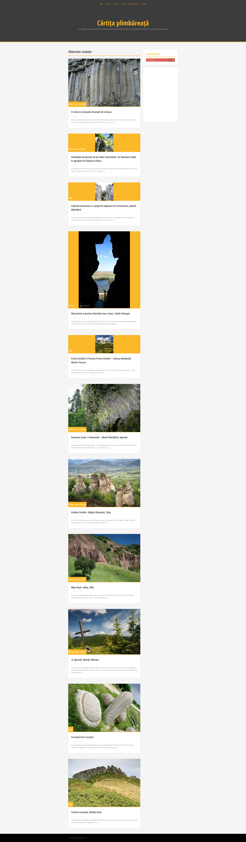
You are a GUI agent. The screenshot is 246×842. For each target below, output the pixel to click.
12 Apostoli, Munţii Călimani (85, 659)
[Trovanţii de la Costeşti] (104, 708)
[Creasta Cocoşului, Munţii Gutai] (104, 783)
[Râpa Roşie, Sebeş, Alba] (104, 558)
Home (101, 4)
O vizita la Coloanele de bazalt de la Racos (91, 112)
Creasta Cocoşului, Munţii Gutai (86, 812)
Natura (123, 4)
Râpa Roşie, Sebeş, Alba (82, 587)
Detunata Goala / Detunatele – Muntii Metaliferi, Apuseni (99, 437)
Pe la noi (108, 4)
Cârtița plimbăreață (123, 22)
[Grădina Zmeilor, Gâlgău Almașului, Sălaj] (104, 483)
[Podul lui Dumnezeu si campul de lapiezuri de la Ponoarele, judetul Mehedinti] (104, 191)
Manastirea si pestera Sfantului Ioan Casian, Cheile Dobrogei (100, 313)
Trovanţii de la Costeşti (82, 737)
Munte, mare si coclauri (77, 104)
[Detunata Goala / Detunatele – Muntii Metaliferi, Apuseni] (104, 408)
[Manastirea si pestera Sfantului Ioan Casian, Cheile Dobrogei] (104, 269)
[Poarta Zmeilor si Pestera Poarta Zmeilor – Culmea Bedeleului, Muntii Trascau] (104, 344)
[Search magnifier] (173, 60)
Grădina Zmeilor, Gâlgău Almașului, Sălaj (91, 512)
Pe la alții (116, 4)
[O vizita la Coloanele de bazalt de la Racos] (104, 83)
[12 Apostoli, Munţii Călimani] (104, 631)
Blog (70, 198)
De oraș (71, 305)
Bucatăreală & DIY (134, 4)
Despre (144, 4)
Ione (82, 116)
